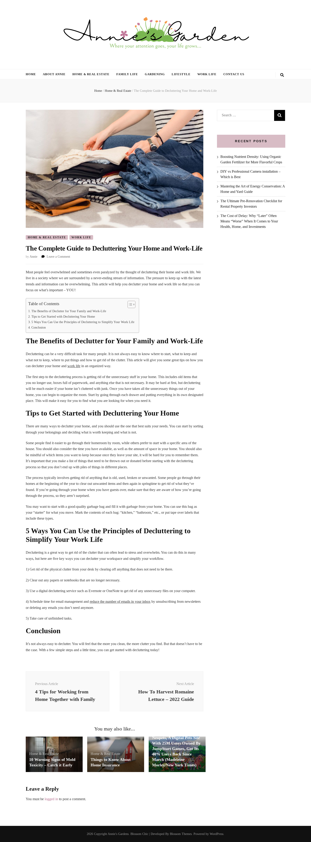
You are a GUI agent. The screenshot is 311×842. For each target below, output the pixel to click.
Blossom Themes (181, 834)
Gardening (155, 74)
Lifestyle (181, 74)
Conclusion (38, 327)
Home (31, 74)
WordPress (216, 834)
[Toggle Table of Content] (129, 304)
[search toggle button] (282, 75)
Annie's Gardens (118, 834)
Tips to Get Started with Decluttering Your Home (63, 316)
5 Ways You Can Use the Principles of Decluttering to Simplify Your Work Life (82, 322)
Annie (33, 256)
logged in (51, 799)
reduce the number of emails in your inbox (120, 601)
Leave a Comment (58, 256)
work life (73, 366)
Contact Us (233, 74)
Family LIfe (127, 74)
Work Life (207, 74)
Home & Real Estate (91, 74)
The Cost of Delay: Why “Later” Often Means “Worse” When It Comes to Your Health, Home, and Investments (249, 221)
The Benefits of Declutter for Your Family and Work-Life (68, 311)
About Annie (54, 74)
